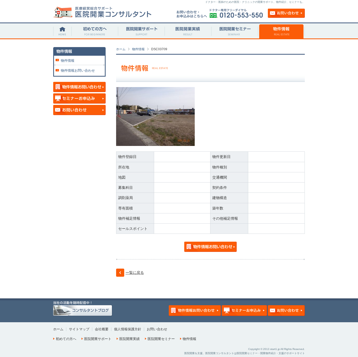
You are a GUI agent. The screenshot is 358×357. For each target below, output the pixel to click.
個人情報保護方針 (127, 329)
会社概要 (102, 329)
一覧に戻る (135, 272)
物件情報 (138, 49)
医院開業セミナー (161, 339)
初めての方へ (66, 339)
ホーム (121, 49)
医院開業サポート (97, 339)
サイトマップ (79, 329)
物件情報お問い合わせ (78, 70)
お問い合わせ (157, 329)
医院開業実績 (129, 339)
